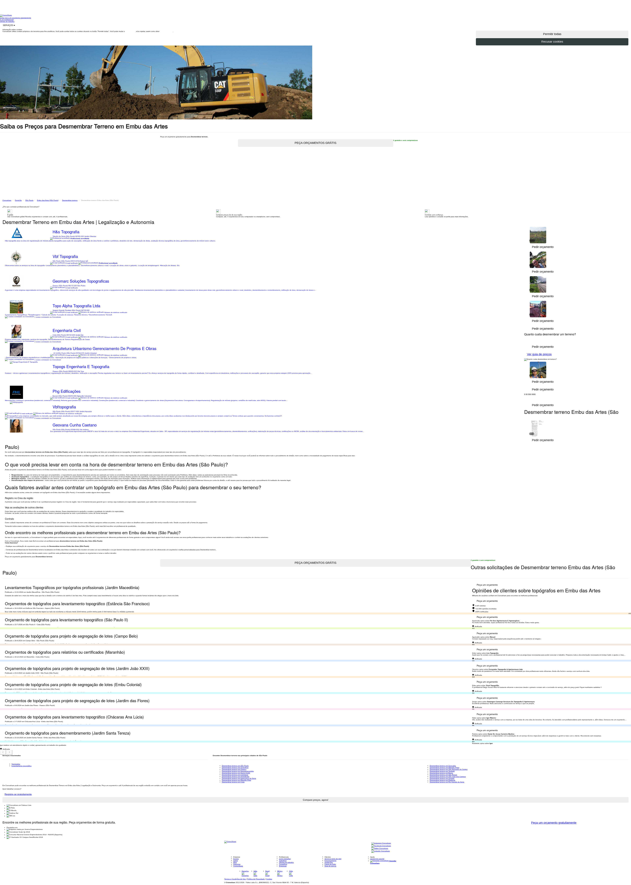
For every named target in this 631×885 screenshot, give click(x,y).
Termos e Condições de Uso (235, 879)
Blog (235, 862)
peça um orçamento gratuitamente (18, 18)
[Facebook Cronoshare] (381, 846)
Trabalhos (283, 860)
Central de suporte (377, 859)
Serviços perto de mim (333, 859)
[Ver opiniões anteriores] (3, 752)
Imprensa (236, 864)
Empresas (283, 866)
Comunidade (238, 866)
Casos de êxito (330, 864)
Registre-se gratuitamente (18, 794)
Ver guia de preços (539, 354)
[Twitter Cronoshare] (379, 849)
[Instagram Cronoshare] (381, 843)
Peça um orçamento (487, 584)
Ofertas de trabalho (286, 862)
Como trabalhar (285, 859)
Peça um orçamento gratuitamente (553, 822)
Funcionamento (330, 860)
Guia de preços (330, 866)
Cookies (269, 879)
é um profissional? (7, 20)
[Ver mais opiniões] (9, 752)
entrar (2, 18)
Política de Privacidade (256, 879)
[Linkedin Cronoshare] (380, 851)
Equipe (236, 859)
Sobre (235, 860)
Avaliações (329, 862)
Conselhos (283, 864)
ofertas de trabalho (7, 21)
